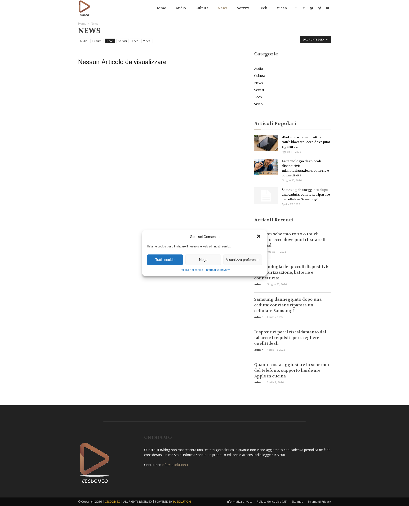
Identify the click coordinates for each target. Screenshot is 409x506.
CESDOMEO (112, 502)
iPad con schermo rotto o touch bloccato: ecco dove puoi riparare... (306, 142)
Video (282, 8)
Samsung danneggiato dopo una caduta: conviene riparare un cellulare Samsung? (306, 194)
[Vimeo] (319, 8)
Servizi (243, 8)
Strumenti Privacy (319, 502)
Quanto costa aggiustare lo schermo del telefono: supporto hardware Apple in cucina (291, 370)
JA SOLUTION (182, 502)
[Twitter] (311, 8)
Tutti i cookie (164, 260)
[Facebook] (296, 8)
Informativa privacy (217, 269)
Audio (181, 8)
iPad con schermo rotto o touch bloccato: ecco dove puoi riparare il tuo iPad (289, 239)
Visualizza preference (242, 260)
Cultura (202, 8)
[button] (259, 236)
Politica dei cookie (191, 269)
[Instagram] (303, 8)
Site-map (297, 502)
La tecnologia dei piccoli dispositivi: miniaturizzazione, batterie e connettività (291, 272)
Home (160, 8)
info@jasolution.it (175, 464)
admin (258, 284)
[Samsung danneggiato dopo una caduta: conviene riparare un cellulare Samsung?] (266, 195)
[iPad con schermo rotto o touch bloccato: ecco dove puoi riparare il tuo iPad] (266, 143)
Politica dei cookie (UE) (272, 502)
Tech (263, 8)
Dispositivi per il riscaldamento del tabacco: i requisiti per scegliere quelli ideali (290, 337)
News (222, 8)
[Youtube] (327, 8)
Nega (203, 260)
